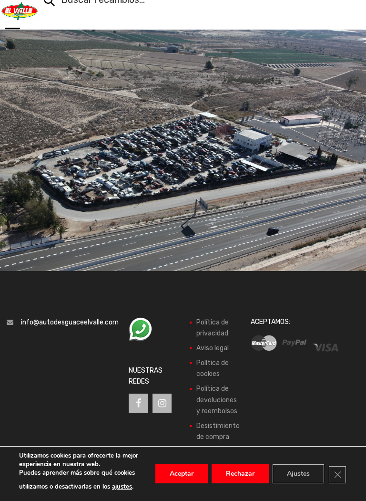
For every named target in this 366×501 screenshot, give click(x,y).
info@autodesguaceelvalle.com (70, 322)
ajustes (122, 486)
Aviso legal (212, 348)
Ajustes (298, 473)
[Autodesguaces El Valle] (19, 11)
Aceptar (181, 473)
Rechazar (240, 473)
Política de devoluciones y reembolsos (216, 400)
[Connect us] (138, 403)
